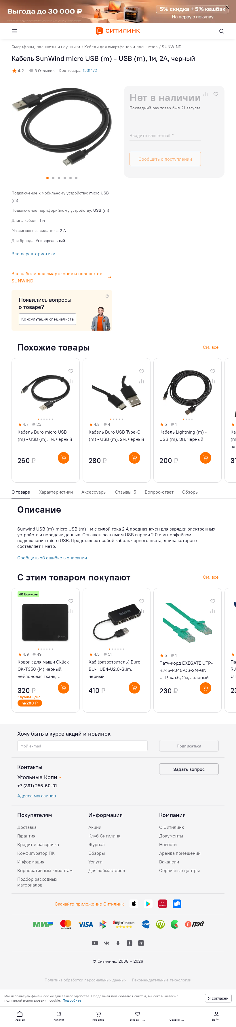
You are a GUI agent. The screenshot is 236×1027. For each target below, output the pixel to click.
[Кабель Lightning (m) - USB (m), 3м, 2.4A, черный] (187, 420)
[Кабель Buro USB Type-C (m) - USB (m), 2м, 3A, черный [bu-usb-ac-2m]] (117, 420)
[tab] (21, 493)
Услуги (95, 862)
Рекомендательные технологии (161, 980)
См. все (211, 577)
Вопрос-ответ (159, 492)
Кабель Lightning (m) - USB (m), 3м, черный (183, 435)
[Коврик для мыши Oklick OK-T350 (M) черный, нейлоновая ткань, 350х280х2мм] (45, 650)
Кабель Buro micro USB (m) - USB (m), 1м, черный (45, 435)
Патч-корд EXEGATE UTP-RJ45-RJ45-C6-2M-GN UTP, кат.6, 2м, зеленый (186, 670)
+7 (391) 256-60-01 (37, 785)
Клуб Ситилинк (104, 836)
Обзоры (190, 492)
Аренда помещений (180, 853)
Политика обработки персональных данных (85, 980)
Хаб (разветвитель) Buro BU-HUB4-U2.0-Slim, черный (114, 669)
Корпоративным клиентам (45, 870)
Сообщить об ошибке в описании (52, 558)
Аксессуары (93, 492)
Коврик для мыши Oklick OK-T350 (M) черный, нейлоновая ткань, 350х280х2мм (43, 669)
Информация (30, 862)
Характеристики (56, 492)
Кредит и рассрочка (38, 844)
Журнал (96, 844)
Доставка (27, 827)
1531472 (90, 70)
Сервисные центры (179, 870)
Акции (94, 827)
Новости (168, 844)
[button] (19, 1015)
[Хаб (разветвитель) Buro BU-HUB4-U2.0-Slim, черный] (117, 650)
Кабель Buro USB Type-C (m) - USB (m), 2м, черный (116, 435)
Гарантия (26, 836)
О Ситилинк (171, 827)
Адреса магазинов (36, 796)
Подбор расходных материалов (37, 882)
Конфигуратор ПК (36, 853)
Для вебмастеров (106, 870)
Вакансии (169, 862)
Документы (171, 836)
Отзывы (125, 492)
